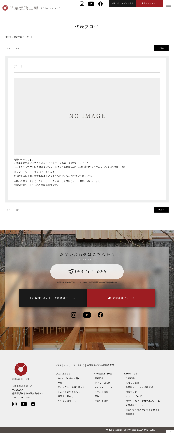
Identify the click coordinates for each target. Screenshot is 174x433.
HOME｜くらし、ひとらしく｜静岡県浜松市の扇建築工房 (84, 365)
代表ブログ (131, 392)
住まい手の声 (101, 401)
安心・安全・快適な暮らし (71, 387)
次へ (18, 48)
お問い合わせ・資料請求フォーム (143, 401)
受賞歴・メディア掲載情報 (139, 387)
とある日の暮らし (67, 401)
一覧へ (161, 48)
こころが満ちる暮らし (69, 392)
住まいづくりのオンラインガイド (143, 410)
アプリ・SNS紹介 (104, 383)
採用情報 (130, 414)
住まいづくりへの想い (69, 378)
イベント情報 (101, 392)
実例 (97, 396)
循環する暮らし (66, 396)
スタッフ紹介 (132, 383)
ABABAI (143, 430)
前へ (9, 48)
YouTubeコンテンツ (105, 387)
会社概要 (130, 378)
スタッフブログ (134, 396)
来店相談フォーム (135, 405)
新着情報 (99, 378)
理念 (60, 383)
